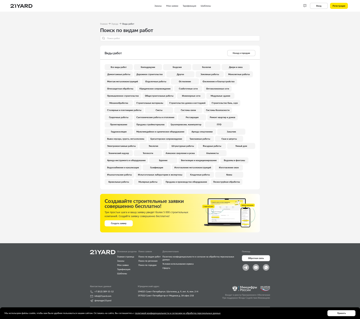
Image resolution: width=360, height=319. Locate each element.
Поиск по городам (147, 265)
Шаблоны (122, 273)
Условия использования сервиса (178, 263)
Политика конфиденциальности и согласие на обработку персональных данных (198, 258)
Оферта (166, 268)
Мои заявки (123, 265)
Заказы (120, 261)
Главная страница (125, 256)
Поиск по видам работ (149, 256)
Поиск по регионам (148, 261)
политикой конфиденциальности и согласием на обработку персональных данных (177, 313)
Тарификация (123, 269)
